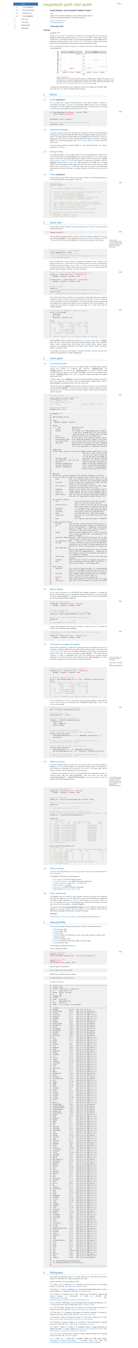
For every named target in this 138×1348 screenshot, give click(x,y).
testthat (56, 943)
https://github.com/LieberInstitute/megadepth (63, 1340)
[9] (51, 1327)
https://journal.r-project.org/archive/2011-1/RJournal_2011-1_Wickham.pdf (71, 1319)
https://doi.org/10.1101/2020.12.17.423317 (91, 1329)
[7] (51, 1317)
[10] (51, 1333)
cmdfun (75, 374)
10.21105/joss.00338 (88, 1304)
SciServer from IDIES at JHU (71, 889)
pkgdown (97, 916)
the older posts (71, 162)
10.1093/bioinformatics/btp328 (59, 1298)
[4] (51, 1303)
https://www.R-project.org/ (87, 1314)
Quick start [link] (21, 19)
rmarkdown (57, 935)
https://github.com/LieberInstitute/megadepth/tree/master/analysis (72, 83)
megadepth (61, 36)
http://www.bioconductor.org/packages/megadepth (85, 1342)
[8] (51, 1322)
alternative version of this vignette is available (68, 916)
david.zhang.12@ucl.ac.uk (58, 20)
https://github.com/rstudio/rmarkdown (76, 1286)
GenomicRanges (95, 140)
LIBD (84, 883)
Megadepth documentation (81, 768)
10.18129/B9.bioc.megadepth (58, 1342)
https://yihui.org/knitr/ (71, 1335)
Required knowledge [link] (25, 10)
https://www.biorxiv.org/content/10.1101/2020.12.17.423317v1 (68, 1331)
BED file (93, 267)
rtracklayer (102, 136)
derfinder (52, 704)
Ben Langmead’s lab (59, 879)
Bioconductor (97, 105)
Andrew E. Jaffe (75, 883)
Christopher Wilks (83, 37)
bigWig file (86, 265)
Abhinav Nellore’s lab (60, 885)
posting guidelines (64, 166)
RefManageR (57, 939)
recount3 (79, 41)
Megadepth (101, 36)
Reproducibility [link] (22, 25)
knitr (55, 933)
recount (52, 651)
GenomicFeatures (82, 140)
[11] (51, 1338)
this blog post (61, 147)
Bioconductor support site (60, 160)
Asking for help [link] (23, 13)
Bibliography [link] (22, 28)
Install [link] (24, 7)
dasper (72, 41)
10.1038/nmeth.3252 (85, 1291)
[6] (51, 1312)
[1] (51, 1284)
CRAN (89, 106)
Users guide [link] (21, 22)
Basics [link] (20, 4)
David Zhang (74, 871)
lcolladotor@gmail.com (57, 22)
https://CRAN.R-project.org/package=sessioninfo (79, 1324)
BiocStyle (56, 931)
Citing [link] (24, 16)
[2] (51, 1289)
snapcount (76, 900)
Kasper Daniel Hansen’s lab (62, 881)
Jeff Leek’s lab (58, 887)
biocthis (73, 945)
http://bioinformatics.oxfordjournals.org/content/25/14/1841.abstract (69, 1300)
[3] (51, 1294)
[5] (51, 1307)
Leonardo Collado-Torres (61, 883)
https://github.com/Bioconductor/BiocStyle (83, 1309)
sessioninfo (57, 941)
